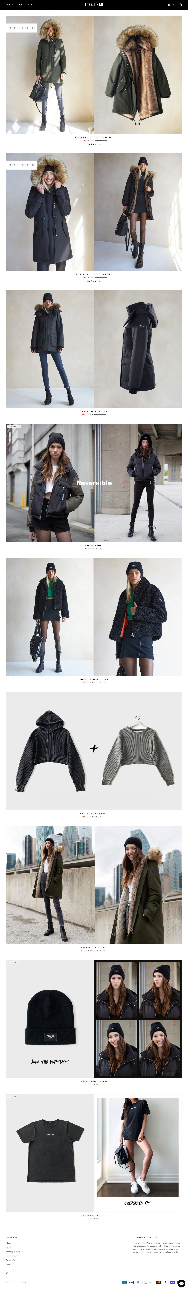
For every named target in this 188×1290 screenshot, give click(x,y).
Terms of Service (13, 1256)
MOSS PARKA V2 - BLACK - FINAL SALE (93, 274)
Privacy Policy (11, 1260)
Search (9, 1264)
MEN (21, 5)
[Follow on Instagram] (7, 1273)
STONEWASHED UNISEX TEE (94, 1216)
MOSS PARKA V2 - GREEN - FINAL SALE (94, 137)
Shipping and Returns (14, 1252)
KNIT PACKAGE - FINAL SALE (94, 813)
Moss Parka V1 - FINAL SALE (94, 947)
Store (8, 1247)
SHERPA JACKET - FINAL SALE (94, 679)
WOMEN (10, 5)
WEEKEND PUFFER (94, 545)
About (8, 1243)
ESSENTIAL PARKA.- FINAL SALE (94, 411)
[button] (181, 1283)
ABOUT (31, 5)
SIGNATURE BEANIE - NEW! (94, 1081)
